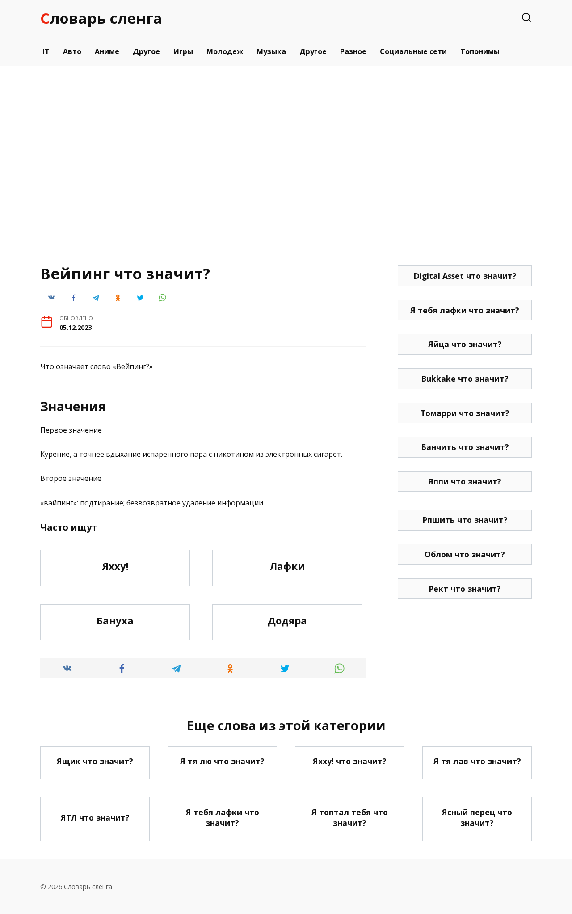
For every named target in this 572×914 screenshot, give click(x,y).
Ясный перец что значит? (477, 817)
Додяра (287, 620)
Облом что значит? (465, 554)
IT (46, 51)
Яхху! (115, 566)
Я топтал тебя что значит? (349, 817)
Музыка (271, 51)
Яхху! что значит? (350, 761)
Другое (146, 51)
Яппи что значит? (464, 481)
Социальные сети (413, 51)
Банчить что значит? (465, 447)
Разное (353, 51)
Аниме (107, 51)
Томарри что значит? (465, 413)
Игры (183, 51)
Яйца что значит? (465, 344)
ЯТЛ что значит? (95, 817)
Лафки (287, 566)
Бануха (115, 620)
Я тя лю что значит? (222, 761)
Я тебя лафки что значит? (464, 310)
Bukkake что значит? (465, 378)
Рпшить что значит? (465, 519)
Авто (72, 51)
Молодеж (224, 51)
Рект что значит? (465, 588)
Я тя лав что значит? (477, 761)
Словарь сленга (101, 18)
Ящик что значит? (95, 761)
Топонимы (480, 51)
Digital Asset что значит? (465, 275)
